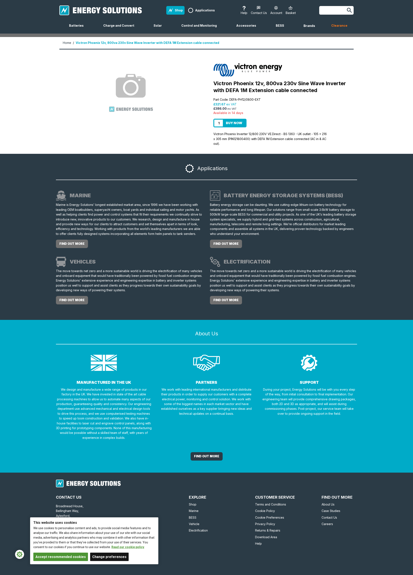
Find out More (206, 456)
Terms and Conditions (270, 504)
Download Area (266, 537)
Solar (159, 29)
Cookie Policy (265, 511)
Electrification (198, 530)
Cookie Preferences (269, 517)
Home (67, 43)
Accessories (248, 29)
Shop (192, 504)
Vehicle (194, 524)
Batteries (78, 29)
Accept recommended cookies (60, 557)
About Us (328, 504)
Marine (194, 511)
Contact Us (329, 517)
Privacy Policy (265, 524)
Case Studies (331, 511)
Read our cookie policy (127, 547)
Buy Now (234, 123)
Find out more (72, 243)
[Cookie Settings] (19, 554)
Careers (327, 524)
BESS (282, 29)
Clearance (339, 25)
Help (258, 543)
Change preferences (109, 557)
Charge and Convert (120, 29)
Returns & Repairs (267, 530)
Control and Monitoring (200, 29)
